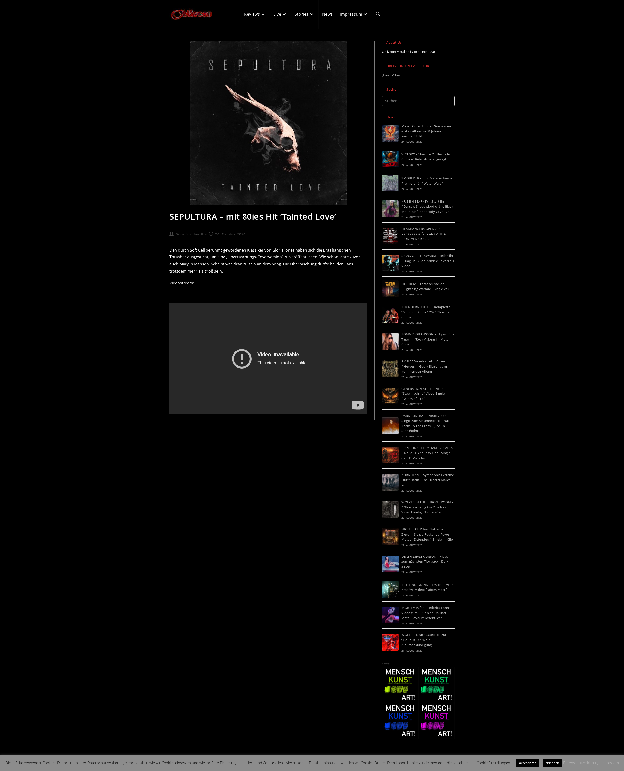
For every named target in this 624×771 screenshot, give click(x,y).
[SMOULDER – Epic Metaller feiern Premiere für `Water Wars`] (390, 183)
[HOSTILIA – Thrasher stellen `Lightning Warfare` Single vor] (390, 288)
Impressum (609, 762)
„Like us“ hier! (391, 75)
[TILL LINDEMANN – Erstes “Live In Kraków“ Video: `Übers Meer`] (390, 589)
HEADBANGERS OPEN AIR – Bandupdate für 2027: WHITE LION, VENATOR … (423, 233)
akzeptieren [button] (527, 763)
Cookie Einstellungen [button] (493, 762)
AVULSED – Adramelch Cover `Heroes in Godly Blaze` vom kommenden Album (424, 366)
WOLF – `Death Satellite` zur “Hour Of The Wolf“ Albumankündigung (423, 640)
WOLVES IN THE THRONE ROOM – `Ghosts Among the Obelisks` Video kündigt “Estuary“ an (427, 507)
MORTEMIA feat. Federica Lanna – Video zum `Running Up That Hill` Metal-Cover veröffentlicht (427, 612)
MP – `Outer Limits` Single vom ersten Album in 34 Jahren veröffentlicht (426, 131)
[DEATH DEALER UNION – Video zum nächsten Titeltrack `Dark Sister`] (390, 564)
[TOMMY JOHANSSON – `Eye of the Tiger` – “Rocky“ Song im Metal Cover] (390, 341)
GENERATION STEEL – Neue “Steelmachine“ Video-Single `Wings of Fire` (423, 393)
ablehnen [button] (552, 763)
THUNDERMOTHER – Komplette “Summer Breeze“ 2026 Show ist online (425, 312)
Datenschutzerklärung (581, 762)
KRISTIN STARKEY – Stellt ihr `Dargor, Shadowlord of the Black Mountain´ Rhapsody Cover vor (427, 206)
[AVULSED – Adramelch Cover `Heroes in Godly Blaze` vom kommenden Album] (390, 368)
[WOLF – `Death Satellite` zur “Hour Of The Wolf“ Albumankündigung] (390, 642)
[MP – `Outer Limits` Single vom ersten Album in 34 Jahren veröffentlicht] (390, 133)
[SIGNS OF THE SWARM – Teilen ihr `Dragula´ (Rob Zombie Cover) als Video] (390, 263)
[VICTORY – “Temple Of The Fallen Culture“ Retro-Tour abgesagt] (390, 159)
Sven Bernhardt (190, 234)
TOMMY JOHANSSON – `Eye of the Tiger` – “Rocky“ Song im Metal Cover (428, 339)
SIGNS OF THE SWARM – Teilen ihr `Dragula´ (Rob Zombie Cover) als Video (427, 261)
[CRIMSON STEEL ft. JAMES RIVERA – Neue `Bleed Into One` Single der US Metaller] (390, 455)
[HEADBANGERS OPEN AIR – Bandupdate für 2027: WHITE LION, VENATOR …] (390, 236)
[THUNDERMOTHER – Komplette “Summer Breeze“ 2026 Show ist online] (390, 314)
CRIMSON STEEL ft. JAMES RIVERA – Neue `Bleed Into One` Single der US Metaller (427, 453)
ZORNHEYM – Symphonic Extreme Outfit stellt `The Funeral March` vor (427, 480)
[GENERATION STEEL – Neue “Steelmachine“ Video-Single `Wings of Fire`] (390, 396)
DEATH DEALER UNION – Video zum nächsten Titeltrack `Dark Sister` (424, 561)
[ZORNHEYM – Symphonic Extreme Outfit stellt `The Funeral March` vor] (390, 482)
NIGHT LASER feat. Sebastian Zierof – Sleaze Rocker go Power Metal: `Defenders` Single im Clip (427, 534)
